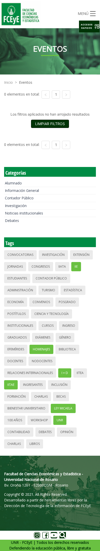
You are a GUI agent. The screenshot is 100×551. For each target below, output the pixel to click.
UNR (60, 420)
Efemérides (15, 349)
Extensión (81, 255)
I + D (65, 373)
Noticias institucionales (24, 213)
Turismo (48, 290)
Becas (61, 396)
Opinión (66, 432)
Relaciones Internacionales (30, 373)
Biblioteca (67, 349)
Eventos (25, 82)
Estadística (73, 290)
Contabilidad (18, 432)
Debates (12, 220)
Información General (22, 190)
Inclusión (59, 384)
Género (65, 337)
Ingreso (68, 325)
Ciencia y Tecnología (51, 314)
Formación (16, 396)
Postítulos (16, 314)
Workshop (39, 420)
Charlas (41, 396)
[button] (89, 26)
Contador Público (19, 197)
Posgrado (67, 302)
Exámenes (42, 337)
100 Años (14, 420)
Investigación (16, 205)
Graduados (17, 337)
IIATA (62, 266)
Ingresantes (33, 384)
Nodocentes (42, 361)
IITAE (10, 384)
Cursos (48, 325)
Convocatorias (20, 255)
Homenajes (41, 349)
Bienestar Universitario (26, 408)
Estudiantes (17, 278)
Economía (15, 302)
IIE (76, 266)
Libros (34, 444)
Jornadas (15, 266)
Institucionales (20, 325)
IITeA (80, 373)
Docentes (15, 361)
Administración (20, 290)
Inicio (8, 82)
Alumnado (13, 183)
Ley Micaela (63, 408)
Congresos (41, 266)
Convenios (41, 302)
